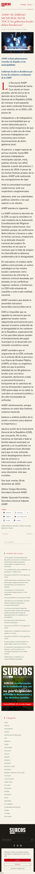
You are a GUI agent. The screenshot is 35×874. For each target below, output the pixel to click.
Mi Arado (7, 785)
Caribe (6, 744)
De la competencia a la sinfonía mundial (17, 598)
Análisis (7, 732)
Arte (5, 738)
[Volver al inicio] (6, 4)
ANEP (3, 526)
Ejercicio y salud (9, 766)
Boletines (7, 741)
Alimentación (8, 729)
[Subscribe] (32, 840)
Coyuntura (7, 751)
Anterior (5, 534)
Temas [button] (29, 5)
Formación (7, 776)
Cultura (6, 754)
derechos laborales (12, 526)
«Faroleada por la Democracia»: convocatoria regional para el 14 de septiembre (15, 592)
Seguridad (7, 801)
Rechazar (17, 864)
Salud (6, 798)
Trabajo (25, 29)
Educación (7, 763)
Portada (23, 5)
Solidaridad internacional (12, 807)
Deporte (6, 757)
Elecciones (7, 769)
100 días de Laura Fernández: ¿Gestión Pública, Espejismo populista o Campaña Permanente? (17, 603)
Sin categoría (8, 804)
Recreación (7, 795)
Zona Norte (7, 817)
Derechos (7, 760)
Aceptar (17, 860)
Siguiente (29, 534)
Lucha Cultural (9, 779)
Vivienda (7, 813)
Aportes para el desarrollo (12, 735)
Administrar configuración (17, 868)
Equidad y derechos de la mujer (14, 773)
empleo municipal (25, 526)
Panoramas (8, 788)
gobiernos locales (7, 528)
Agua (6, 722)
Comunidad (8, 748)
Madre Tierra (8, 782)
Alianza (6, 726)
